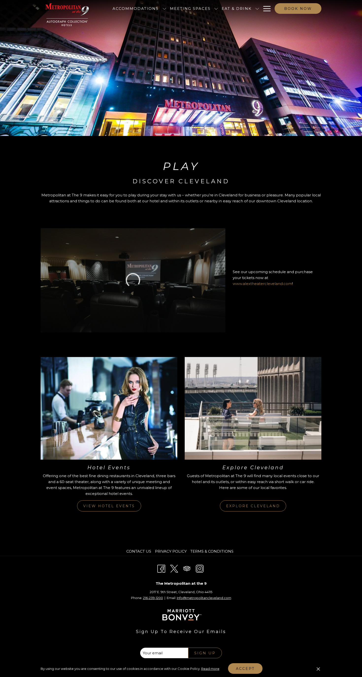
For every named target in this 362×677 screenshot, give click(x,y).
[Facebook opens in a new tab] (161, 568)
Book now (298, 8)
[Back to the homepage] (67, 14)
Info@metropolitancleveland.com (204, 598)
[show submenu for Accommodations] (164, 8)
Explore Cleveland (253, 506)
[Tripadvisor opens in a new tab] (187, 568)
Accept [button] (245, 668)
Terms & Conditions (211, 551)
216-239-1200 (153, 598)
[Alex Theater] (133, 280)
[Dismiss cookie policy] (318, 668)
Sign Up (205, 653)
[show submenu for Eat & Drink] (257, 8)
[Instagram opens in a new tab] (200, 568)
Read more (210, 669)
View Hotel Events (109, 506)
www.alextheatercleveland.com (262, 283)
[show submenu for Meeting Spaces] (216, 8)
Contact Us (138, 551)
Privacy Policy (171, 551)
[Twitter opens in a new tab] (174, 568)
